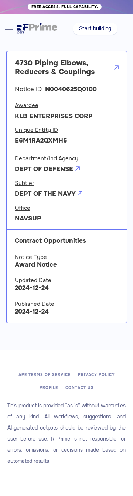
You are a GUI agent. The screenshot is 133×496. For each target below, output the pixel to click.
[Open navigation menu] (9, 28)
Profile (49, 387)
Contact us (79, 387)
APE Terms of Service (44, 374)
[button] (95, 29)
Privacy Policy (96, 374)
